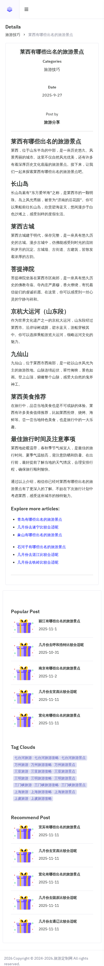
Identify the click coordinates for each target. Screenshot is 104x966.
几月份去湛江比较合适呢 (37, 554)
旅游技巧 (12, 34)
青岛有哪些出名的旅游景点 (39, 519)
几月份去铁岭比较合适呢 (37, 562)
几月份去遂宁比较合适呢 (37, 527)
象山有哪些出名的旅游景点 (39, 534)
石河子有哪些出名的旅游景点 (41, 546)
